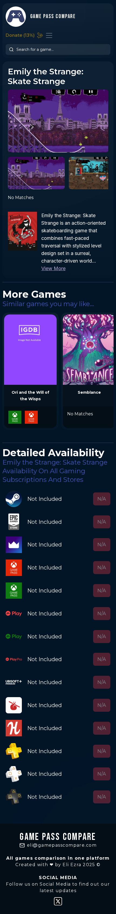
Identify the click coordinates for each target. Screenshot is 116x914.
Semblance (89, 392)
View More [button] (53, 268)
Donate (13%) (20, 35)
